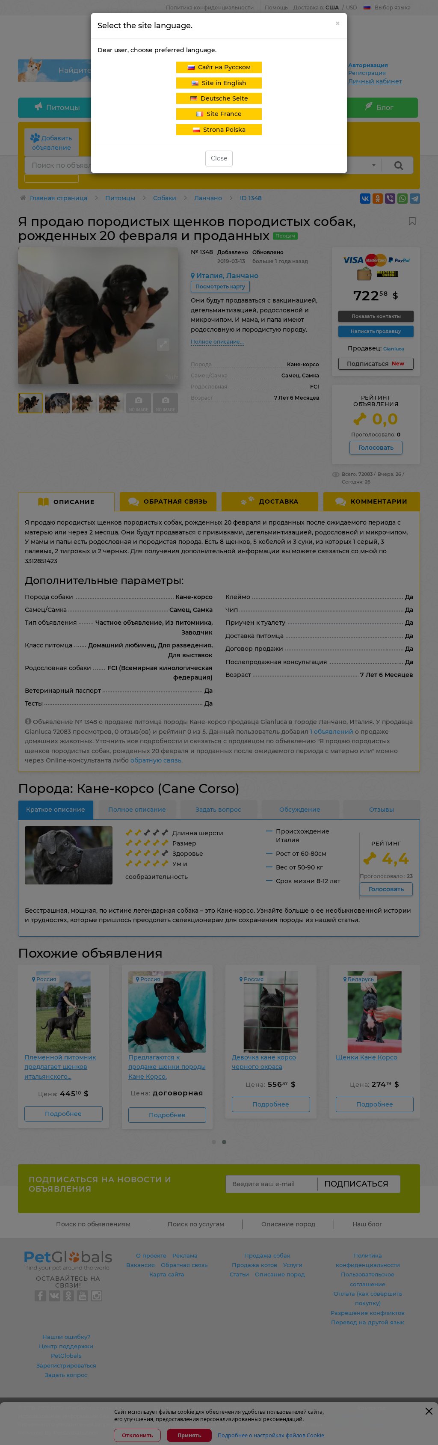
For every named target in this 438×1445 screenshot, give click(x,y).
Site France (222, 114)
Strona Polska (223, 130)
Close (219, 158)
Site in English (222, 83)
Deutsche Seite (222, 98)
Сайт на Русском (223, 67)
